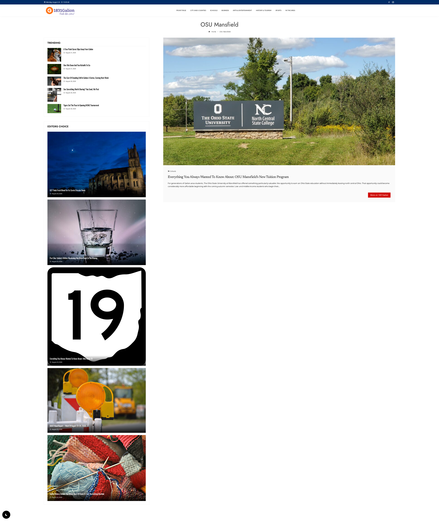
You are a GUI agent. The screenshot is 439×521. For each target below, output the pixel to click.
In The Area (290, 10)
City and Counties (198, 10)
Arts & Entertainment (242, 10)
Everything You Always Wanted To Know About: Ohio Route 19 (71, 358)
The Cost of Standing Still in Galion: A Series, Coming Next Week (86, 77)
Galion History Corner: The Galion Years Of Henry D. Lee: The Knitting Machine (77, 493)
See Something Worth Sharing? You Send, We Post (81, 89)
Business (225, 10)
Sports (278, 10)
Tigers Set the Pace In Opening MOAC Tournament (81, 105)
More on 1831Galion (379, 195)
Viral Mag (238, 517)
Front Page (181, 10)
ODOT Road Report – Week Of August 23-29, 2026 (68, 425)
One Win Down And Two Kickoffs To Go (76, 65)
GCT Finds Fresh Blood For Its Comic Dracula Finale (67, 190)
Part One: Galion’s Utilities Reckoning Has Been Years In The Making (73, 258)
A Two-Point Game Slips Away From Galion (78, 49)
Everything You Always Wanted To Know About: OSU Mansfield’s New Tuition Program (228, 177)
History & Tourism (263, 10)
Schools (213, 10)
